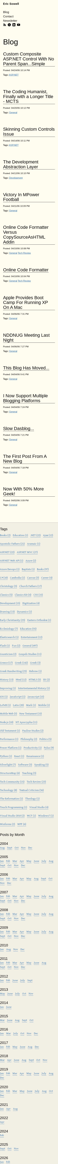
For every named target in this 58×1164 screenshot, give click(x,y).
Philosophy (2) (29, 739)
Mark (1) (31, 705)
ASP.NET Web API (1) (11, 560)
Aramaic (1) (33, 543)
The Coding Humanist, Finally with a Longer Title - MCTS (28, 96)
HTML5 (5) (35, 679)
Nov (23, 847)
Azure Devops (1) (9, 569)
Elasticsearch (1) (9, 637)
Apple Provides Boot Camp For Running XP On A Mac (25, 302)
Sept (9, 847)
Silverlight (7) (8, 764)
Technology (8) (8, 790)
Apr (22, 861)
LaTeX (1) (5, 705)
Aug (2, 847)
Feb (8, 861)
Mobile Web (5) (8, 713)
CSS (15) (38, 595)
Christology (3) (8, 586)
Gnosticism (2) (8, 654)
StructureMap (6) (10, 773)
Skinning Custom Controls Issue (29, 132)
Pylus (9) (49, 748)
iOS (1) (4, 696)
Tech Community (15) (12, 781)
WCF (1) (31, 815)
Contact (8, 16)
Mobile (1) (44, 705)
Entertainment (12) (31, 637)
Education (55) (28, 629)
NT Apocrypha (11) (26, 722)
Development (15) (10, 603)
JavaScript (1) (17, 696)
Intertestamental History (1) (34, 688)
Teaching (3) (29, 773)
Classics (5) (6, 595)
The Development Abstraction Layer (20, 164)
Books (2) (5, 535)
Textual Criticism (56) (31, 790)
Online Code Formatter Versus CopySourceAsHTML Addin (26, 234)
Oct (17, 847)
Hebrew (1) (35, 671)
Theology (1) (32, 798)
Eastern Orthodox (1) (39, 620)
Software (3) (25, 764)
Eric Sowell (11, 3)
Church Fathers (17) (30, 586)
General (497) (30, 645)
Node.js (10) (6, 722)
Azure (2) (31, 560)
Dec (30, 847)
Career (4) (46, 577)
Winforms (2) (7, 824)
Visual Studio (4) (38, 807)
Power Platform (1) (10, 748)
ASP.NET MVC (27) (27, 552)
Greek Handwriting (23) (13, 671)
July (44, 861)
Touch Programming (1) (13, 807)
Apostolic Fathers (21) (12, 543)
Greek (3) (35, 662)
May (28, 861)
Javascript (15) (36, 696)
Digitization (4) (31, 603)
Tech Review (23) (36, 781)
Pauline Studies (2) (32, 730)
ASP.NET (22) (7, 552)
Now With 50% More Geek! (23, 491)
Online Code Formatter (26, 270)
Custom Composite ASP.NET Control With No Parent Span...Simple (28, 59)
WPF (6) (21, 824)
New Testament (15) (30, 713)
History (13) (6, 679)
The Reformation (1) (11, 798)
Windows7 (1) (46, 815)
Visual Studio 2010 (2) (12, 815)
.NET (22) (35, 535)
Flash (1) (5, 645)
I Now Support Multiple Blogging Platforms (25, 398)
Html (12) (21, 679)
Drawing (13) (7, 611)
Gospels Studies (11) (30, 654)
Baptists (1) (28, 569)
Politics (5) (45, 739)
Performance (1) (9, 739)
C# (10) (4, 577)
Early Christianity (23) (12, 620)
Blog (6, 12)
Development (16, 177)
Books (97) (43, 569)
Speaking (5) (41, 764)
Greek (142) (21, 662)
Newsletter (10, 20)
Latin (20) (18, 705)
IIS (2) (46, 679)
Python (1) (6, 756)
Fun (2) (16, 645)
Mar (15, 861)
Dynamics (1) (24, 611)
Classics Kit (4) (23, 595)
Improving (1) (8, 688)
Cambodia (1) (17, 577)
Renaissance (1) (35, 756)
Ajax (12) (48, 535)
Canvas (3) (33, 577)
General (13, 112)
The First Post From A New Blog (25, 459)
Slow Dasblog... (18, 428)
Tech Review (24, 253)
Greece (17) (6, 662)
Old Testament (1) (10, 730)
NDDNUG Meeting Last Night (26, 338)
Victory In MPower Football (21, 197)
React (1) (19, 756)
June (36, 861)
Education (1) (20, 535)
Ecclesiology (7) (9, 629)
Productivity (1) (33, 748)
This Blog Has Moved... (26, 368)
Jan (2, 861)
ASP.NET (14, 74)
